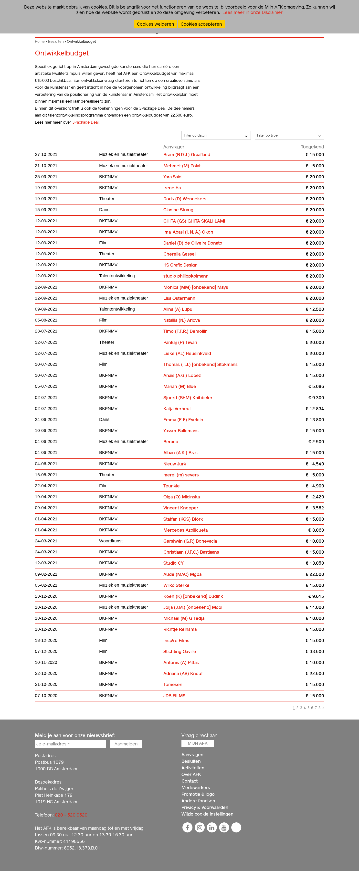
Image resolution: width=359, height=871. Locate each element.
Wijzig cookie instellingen (207, 814)
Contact (189, 781)
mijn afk (198, 743)
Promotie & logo (198, 794)
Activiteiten (192, 767)
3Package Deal (85, 122)
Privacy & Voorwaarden (204, 807)
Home (40, 41)
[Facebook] (187, 827)
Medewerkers (195, 787)
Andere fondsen (198, 800)
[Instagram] (199, 827)
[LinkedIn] (212, 827)
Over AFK (191, 774)
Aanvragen (192, 754)
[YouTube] (224, 827)
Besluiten (56, 41)
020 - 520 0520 (71, 814)
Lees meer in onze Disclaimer (252, 12)
